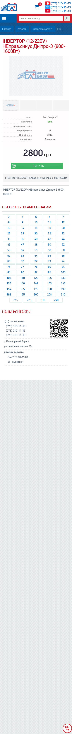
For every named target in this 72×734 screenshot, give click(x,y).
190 (63, 289)
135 (9, 283)
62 (8, 256)
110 (22, 278)
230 (43, 300)
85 (8, 272)
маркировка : (24, 130)
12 (63, 222)
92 (36, 272)
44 (63, 239)
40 (36, 239)
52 (63, 244)
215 (15, 300)
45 (8, 244)
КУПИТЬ (38, 165)
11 (49, 222)
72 (36, 261)
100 (63, 272)
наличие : (26, 121)
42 (49, 239)
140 (22, 283)
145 (63, 283)
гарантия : (26, 139)
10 (36, 222)
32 (49, 233)
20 (63, 228)
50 (49, 244)
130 (63, 278)
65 (49, 256)
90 (22, 272)
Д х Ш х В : (25, 135)
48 (36, 244)
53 (8, 250)
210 (63, 294)
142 (36, 283)
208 (49, 294)
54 (22, 250)
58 (49, 250)
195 (22, 294)
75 (8, 267)
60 (63, 250)
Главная (6, 29)
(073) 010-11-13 (61, 3)
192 (9, 294)
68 (8, 261)
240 (56, 300)
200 (36, 294)
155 (22, 289)
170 (36, 289)
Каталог (22, 29)
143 (49, 283)
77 (22, 267)
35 (8, 239)
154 (9, 289)
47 (22, 244)
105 (9, 278)
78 (36, 267)
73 (49, 261)
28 (22, 233)
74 (63, 261)
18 (49, 228)
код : (29, 117)
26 (8, 233)
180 (49, 289)
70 (22, 261)
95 (49, 272)
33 (63, 233)
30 (36, 233)
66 (63, 256)
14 (22, 228)
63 (22, 256)
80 (49, 267)
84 (63, 267)
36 (22, 239)
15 (36, 228)
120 (36, 278)
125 (49, 278)
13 (8, 228)
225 (29, 300)
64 (36, 256)
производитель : (22, 126)
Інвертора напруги (43, 29)
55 (36, 250)
